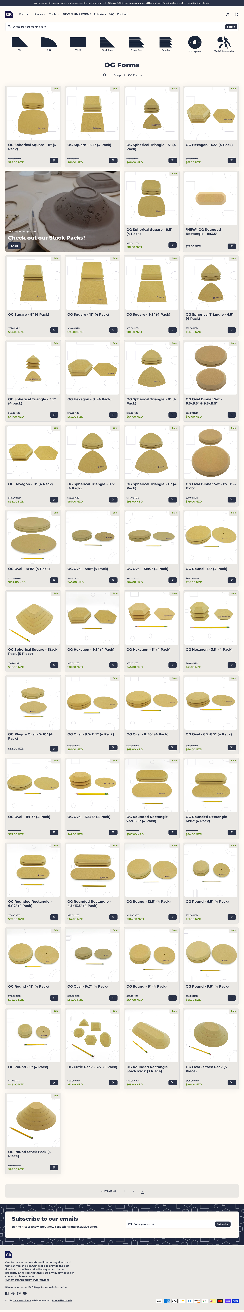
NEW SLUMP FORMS (77, 14)
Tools (54, 14)
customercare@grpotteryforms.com (27, 1279)
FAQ (111, 14)
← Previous (108, 1190)
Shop (117, 75)
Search (231, 26)
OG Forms (135, 75)
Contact (122, 14)
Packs (40, 14)
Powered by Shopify (62, 1300)
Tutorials (100, 14)
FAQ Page (34, 1287)
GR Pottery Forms (22, 1300)
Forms (25, 14)
